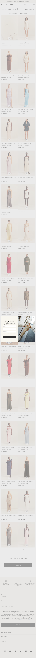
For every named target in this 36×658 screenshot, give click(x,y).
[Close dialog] (34, 317)
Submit (9, 336)
